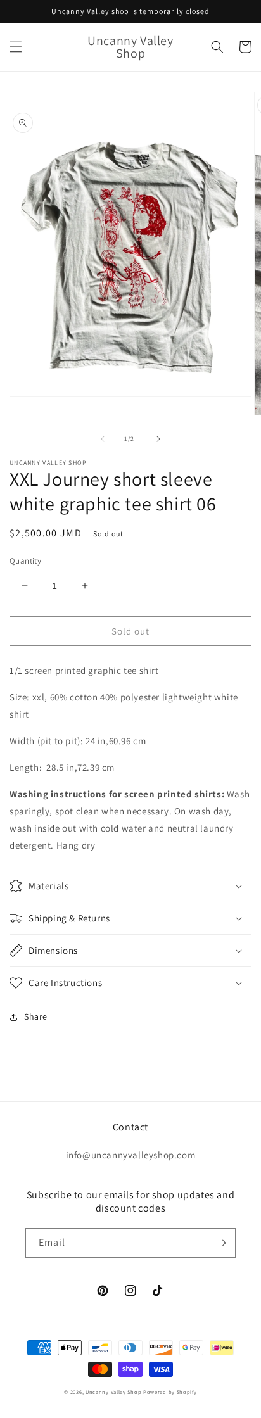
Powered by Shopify (170, 1391)
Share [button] (36, 1016)
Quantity (25, 560)
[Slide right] (158, 439)
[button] (16, 47)
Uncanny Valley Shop (113, 1391)
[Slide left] (103, 439)
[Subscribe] (221, 1243)
